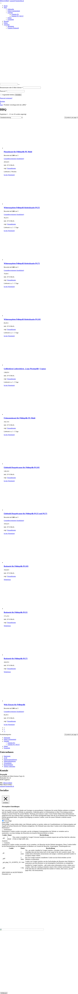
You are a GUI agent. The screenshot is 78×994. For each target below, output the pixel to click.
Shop (5, 7)
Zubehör (10, 12)
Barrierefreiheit (8, 765)
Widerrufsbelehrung (10, 761)
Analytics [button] (5, 841)
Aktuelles (7, 24)
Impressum (7, 756)
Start (1, 105)
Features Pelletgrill (13, 28)
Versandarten (8, 763)
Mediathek (11, 26)
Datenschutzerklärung (10, 759)
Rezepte (6, 21)
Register (2, 101)
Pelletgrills (11, 9)
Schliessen (4, 993)
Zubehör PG (15, 14)
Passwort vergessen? (6, 98)
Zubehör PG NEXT (17, 16)
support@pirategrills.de (17, 1)
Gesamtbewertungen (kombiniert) (14, 158)
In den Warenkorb (9, 175)
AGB (5, 758)
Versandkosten (11, 168)
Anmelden (18, 95)
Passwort (3, 91)
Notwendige (8, 821)
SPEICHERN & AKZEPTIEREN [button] (12, 872)
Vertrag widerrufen (9, 766)
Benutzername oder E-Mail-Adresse (11, 87)
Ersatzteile (11, 19)
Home (6, 6)
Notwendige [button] (5, 819)
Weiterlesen (7, 579)
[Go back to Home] (39, 82)
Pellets (10, 18)
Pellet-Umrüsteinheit (14, 11)
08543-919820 (4, 1)
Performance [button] (6, 828)
